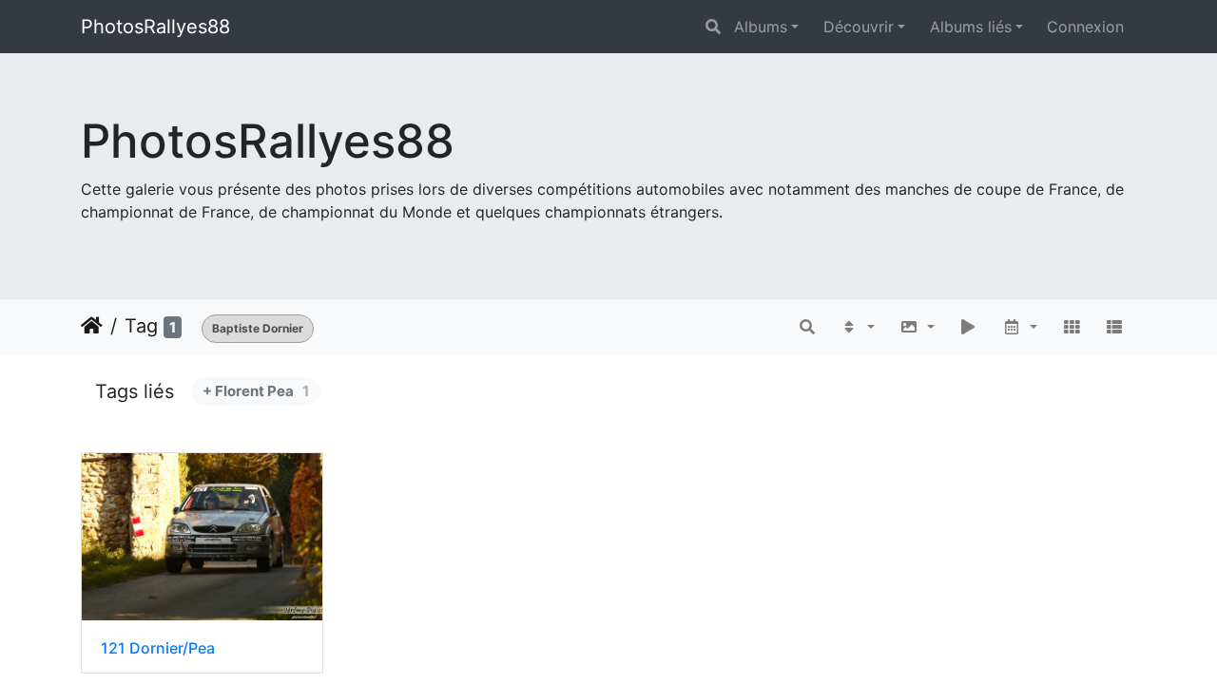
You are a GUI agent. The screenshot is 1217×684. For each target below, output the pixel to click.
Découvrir (858, 26)
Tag (141, 325)
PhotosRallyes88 (155, 26)
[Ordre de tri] (857, 327)
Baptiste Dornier (257, 328)
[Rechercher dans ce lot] (808, 327)
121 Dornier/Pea (158, 648)
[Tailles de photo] (917, 327)
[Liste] (1114, 327)
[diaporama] (969, 327)
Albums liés (971, 26)
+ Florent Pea (256, 391)
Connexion (1085, 26)
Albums (760, 26)
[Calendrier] (1020, 327)
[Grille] (1071, 327)
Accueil (92, 326)
